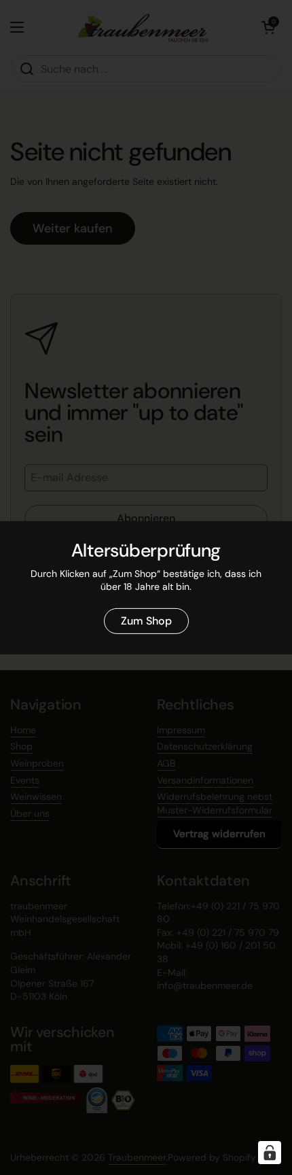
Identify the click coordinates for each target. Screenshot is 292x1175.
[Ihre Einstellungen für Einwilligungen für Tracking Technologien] (269, 1152)
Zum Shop (146, 621)
